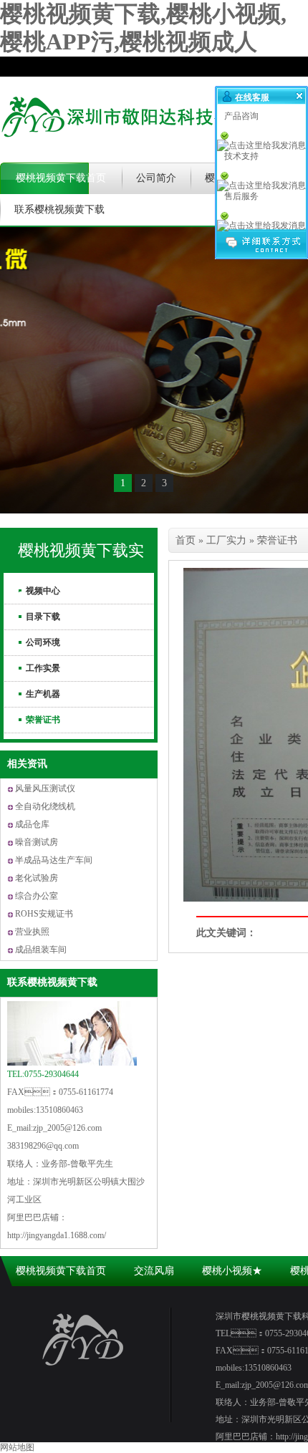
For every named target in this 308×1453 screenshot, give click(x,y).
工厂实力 (226, 540)
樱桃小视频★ (232, 1270)
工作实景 (43, 668)
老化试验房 (36, 878)
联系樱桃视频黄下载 (59, 209)
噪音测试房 (36, 842)
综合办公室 (36, 896)
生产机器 (43, 694)
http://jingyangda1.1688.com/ (56, 1235)
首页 (185, 540)
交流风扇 (154, 1270)
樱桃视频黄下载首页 (61, 178)
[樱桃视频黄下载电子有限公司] (143, 147)
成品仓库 (32, 824)
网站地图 (17, 1447)
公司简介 (156, 178)
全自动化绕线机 (45, 806)
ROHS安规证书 (44, 914)
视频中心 (43, 591)
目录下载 (43, 617)
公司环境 (43, 642)
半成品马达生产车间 (53, 860)
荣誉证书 (43, 720)
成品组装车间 (41, 950)
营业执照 (32, 932)
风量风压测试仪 (45, 788)
